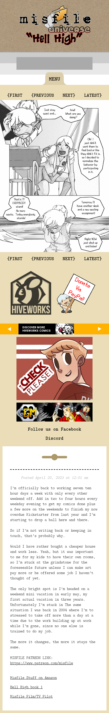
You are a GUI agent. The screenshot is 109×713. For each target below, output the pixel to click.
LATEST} (93, 95)
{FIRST (14, 95)
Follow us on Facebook (54, 429)
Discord (54, 438)
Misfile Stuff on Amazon (33, 677)
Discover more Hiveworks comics (36, 329)
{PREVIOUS (42, 95)
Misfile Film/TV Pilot (31, 696)
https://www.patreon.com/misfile (41, 663)
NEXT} (69, 95)
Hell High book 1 (26, 687)
